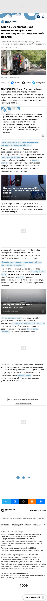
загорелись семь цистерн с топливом (29, 323)
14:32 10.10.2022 (6, 47)
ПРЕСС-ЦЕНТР (17, 525)
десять (21, 277)
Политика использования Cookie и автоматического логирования (21, 544)
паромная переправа (11, 157)
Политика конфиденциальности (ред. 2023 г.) (18, 548)
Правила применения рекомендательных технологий (22, 550)
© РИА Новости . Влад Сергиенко (10, 77)
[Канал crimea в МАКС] (40, 501)
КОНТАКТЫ (37, 525)
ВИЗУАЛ (40, 518)
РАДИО (28, 525)
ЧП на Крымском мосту (12, 318)
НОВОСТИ (5, 525)
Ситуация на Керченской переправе (26, 399)
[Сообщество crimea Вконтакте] (15, 501)
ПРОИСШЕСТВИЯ (29, 518)
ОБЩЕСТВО (17, 518)
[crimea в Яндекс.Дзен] (23, 501)
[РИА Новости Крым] (9, 21)
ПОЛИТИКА (7, 518)
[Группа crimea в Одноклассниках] (32, 501)
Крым (10, 399)
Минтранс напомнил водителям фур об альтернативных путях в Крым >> (20, 144)
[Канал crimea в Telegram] (6, 501)
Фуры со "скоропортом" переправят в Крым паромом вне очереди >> (21, 264)
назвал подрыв (24, 375)
